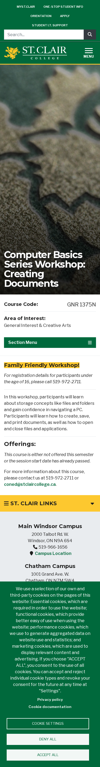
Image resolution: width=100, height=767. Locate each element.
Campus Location (53, 553)
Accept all (48, 755)
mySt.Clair (26, 7)
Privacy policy (50, 699)
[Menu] (92, 52)
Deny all (48, 739)
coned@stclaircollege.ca (30, 484)
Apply (65, 16)
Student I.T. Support (50, 25)
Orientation (40, 16)
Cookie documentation (50, 707)
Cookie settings (48, 723)
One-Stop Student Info (63, 7)
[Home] (35, 52)
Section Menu (22, 342)
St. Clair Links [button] (33, 503)
